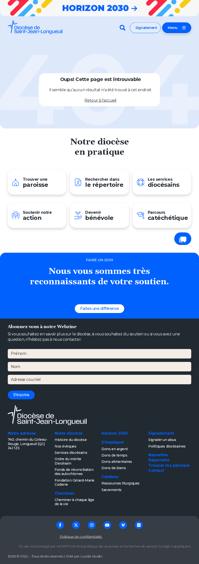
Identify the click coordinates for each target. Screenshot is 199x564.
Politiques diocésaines (167, 446)
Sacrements (111, 490)
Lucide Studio (91, 556)
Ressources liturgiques (120, 483)
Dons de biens (113, 468)
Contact (156, 470)
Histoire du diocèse (71, 440)
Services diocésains (71, 452)
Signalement (146, 28)
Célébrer (110, 476)
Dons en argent (114, 449)
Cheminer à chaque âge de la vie (74, 502)
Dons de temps (114, 455)
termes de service (143, 546)
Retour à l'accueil (100, 100)
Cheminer (64, 493)
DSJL (24, 556)
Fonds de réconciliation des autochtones (74, 471)
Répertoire (158, 460)
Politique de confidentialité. (81, 536)
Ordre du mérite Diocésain (68, 461)
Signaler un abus (162, 440)
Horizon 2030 (114, 433)
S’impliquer (112, 442)
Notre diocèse (69, 433)
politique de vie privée (101, 546)
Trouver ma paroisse (169, 465)
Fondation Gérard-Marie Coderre (74, 482)
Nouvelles (158, 455)
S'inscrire (21, 395)
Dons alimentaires (116, 461)
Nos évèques (65, 446)
